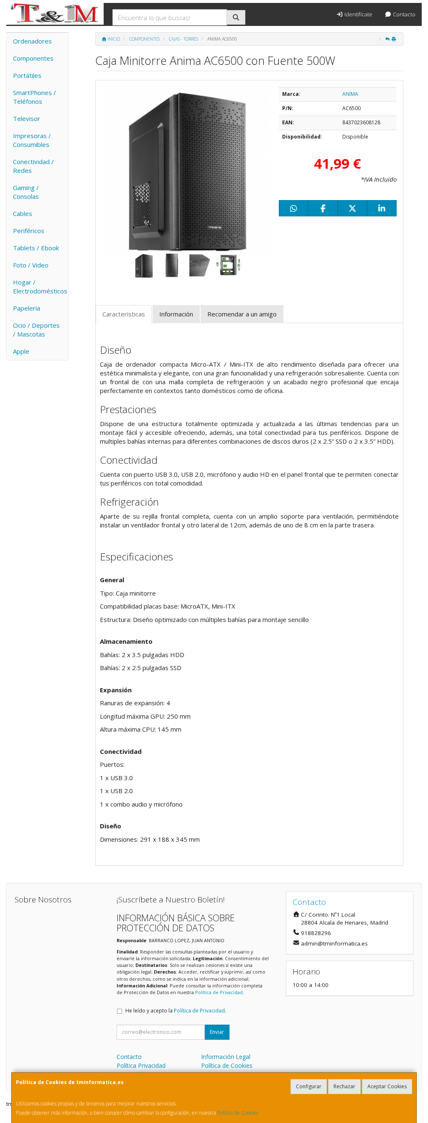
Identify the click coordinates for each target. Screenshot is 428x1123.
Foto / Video (30, 265)
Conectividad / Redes (33, 166)
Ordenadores (32, 41)
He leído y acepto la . (175, 1010)
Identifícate (357, 14)
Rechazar (344, 1086)
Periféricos (28, 230)
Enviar (217, 1032)
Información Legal (225, 1057)
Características (123, 314)
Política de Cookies (237, 1112)
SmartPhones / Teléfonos (34, 96)
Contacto (403, 14)
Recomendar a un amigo (242, 314)
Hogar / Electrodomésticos (40, 286)
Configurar (308, 1086)
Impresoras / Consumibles (32, 140)
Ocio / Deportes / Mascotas (36, 329)
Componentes (33, 58)
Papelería (26, 308)
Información (176, 314)
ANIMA (350, 94)
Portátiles (27, 75)
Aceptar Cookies (387, 1086)
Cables (22, 213)
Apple (21, 351)
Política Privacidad (141, 1065)
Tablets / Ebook (36, 248)
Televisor (26, 118)
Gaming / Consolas (26, 191)
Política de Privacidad (219, 992)
